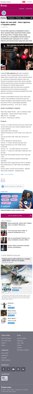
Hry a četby (5, 196)
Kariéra (19, 345)
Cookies (3, 389)
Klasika (3, 18)
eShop (3, 345)
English (26, 389)
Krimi (14, 196)
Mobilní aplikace (6, 360)
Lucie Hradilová (9, 174)
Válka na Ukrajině (6, 338)
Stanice (3, 343)
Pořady (18, 18)
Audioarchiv (29, 8)
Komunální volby (6, 340)
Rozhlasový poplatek (23, 350)
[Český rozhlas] (6, 2)
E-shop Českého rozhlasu (10, 255)
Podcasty (4, 357)
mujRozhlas (4, 191)
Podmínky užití (19, 389)
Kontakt (19, 347)
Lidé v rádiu (20, 343)
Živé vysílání (5, 203)
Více (25, 18)
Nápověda (20, 340)
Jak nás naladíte (21, 338)
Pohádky (4, 199)
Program (21, 8)
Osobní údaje (10, 389)
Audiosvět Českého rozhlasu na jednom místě (12, 210)
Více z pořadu (6, 221)
